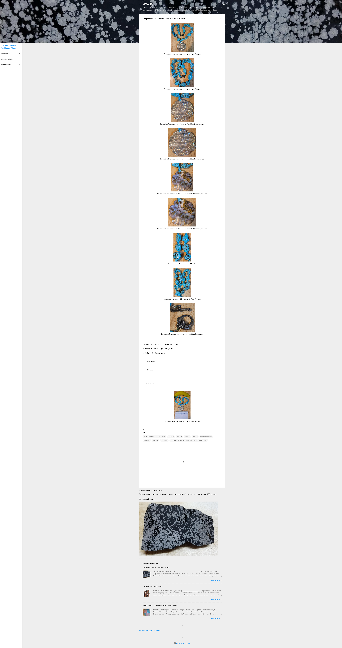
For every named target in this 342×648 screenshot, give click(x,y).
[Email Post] (144, 433)
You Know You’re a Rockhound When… (157, 567)
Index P (187, 436)
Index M (171, 436)
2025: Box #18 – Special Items (154, 436)
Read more (216, 580)
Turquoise (164, 440)
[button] (221, 18)
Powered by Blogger (183, 643)
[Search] (224, 5)
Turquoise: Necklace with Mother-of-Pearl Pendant (188, 440)
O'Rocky (148, 4)
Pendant (155, 440)
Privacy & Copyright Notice (152, 586)
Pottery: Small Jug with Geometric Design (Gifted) (160, 605)
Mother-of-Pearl (206, 436)
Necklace (146, 440)
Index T (195, 436)
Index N (179, 436)
